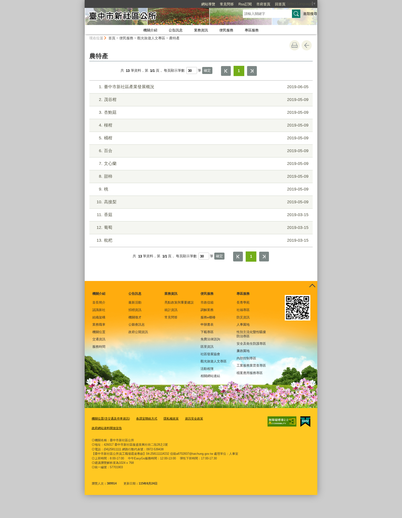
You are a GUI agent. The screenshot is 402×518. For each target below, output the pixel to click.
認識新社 (98, 310)
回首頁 (280, 4)
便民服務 (226, 30)
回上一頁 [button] (307, 45)
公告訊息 (176, 30)
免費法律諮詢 (210, 339)
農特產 (174, 38)
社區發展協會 (210, 354)
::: (82, 2)
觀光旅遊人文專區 (151, 38)
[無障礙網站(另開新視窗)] (282, 421)
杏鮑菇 (203, 112)
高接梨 (202, 202)
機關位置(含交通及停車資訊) (111, 418)
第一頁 (226, 71)
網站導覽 (208, 4)
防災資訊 (243, 317)
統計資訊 (171, 310)
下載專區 (207, 332)
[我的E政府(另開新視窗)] (305, 421)
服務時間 (98, 346)
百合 (203, 150)
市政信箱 (207, 302)
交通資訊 (98, 339)
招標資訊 (134, 310)
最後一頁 (252, 71)
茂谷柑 (203, 99)
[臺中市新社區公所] (158, 17)
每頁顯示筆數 (174, 71)
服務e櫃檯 (208, 317)
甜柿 (203, 176)
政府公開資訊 (138, 332)
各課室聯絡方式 (146, 418)
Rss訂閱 (245, 4)
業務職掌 (98, 324)
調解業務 (207, 310)
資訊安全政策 (194, 418)
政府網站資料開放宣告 (107, 428)
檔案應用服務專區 (250, 373)
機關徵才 (134, 317)
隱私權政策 (171, 418)
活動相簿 (207, 369)
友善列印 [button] (294, 45)
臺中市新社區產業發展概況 (203, 86)
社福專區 (243, 310)
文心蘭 (203, 163)
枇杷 (202, 240)
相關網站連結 (210, 376)
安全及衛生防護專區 (251, 343)
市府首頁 (263, 4)
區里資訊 (207, 346)
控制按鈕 (312, 286)
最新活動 (134, 302)
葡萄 (202, 227)
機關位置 (98, 332)
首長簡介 (98, 302)
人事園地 (243, 324)
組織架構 (98, 317)
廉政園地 (243, 351)
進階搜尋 (310, 14)
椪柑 (203, 125)
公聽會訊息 (136, 324)
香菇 (202, 214)
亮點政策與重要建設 (179, 302)
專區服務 (252, 30)
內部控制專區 (246, 358)
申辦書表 (207, 324)
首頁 (111, 38)
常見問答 (227, 4)
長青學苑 (243, 302)
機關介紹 (150, 30)
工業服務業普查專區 (251, 365)
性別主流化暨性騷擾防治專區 (251, 334)
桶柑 (203, 138)
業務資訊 (201, 30)
